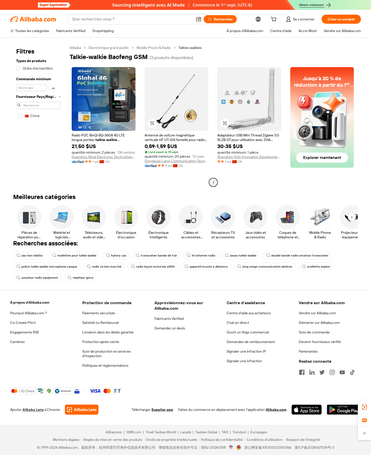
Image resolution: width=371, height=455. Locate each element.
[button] (199, 19)
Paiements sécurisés (98, 313)
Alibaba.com (276, 410)
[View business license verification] (231, 447)
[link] (364, 407)
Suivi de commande (314, 332)
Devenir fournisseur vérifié (320, 342)
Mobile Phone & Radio (154, 48)
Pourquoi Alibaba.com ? (28, 313)
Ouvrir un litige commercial (248, 332)
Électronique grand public (109, 48)
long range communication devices (267, 266)
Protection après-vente (100, 342)
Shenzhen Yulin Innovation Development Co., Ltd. (249, 157)
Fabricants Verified (169, 319)
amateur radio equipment (39, 277)
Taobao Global (206, 432)
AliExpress (113, 432)
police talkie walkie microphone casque (49, 266)
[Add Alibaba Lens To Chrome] (81, 410)
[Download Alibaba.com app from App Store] (307, 410)
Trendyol (239, 432)
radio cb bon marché (106, 266)
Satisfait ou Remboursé (100, 323)
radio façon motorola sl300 (155, 266)
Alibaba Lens (33, 410)
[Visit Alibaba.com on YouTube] (342, 372)
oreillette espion (318, 266)
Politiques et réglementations (105, 365)
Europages (258, 432)
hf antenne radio (203, 255)
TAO (225, 432)
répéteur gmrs (83, 277)
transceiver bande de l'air (159, 255)
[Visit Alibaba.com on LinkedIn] (312, 372)
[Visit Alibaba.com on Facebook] (302, 372)
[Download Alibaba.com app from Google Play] (344, 410)
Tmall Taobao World (161, 432)
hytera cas (118, 255)
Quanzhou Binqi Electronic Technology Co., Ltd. (104, 157)
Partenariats (308, 351)
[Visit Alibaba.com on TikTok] (352, 372)
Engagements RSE (24, 332)
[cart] (274, 20)
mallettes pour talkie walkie (76, 255)
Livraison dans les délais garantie (108, 332)
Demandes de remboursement (251, 342)
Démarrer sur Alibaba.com (319, 323)
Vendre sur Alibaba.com (317, 313)
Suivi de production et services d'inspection (106, 353)
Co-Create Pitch (23, 323)
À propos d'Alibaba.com (29, 302)
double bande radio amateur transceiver (300, 255)
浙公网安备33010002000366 (268, 447)
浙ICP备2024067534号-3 (314, 447)
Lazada (185, 432)
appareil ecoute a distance (209, 266)
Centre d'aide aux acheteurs (249, 313)
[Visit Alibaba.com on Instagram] (332, 372)
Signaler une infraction (244, 361)
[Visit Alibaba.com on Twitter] (322, 372)
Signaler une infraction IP (246, 351)
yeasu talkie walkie (243, 255)
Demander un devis (169, 328)
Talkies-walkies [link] (190, 48)
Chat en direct (238, 323)
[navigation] (38, 115)
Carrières (17, 342)
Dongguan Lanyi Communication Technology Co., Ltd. (176, 161)
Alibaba (75, 48)
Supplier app (162, 410)
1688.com (133, 432)
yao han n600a (32, 255)
